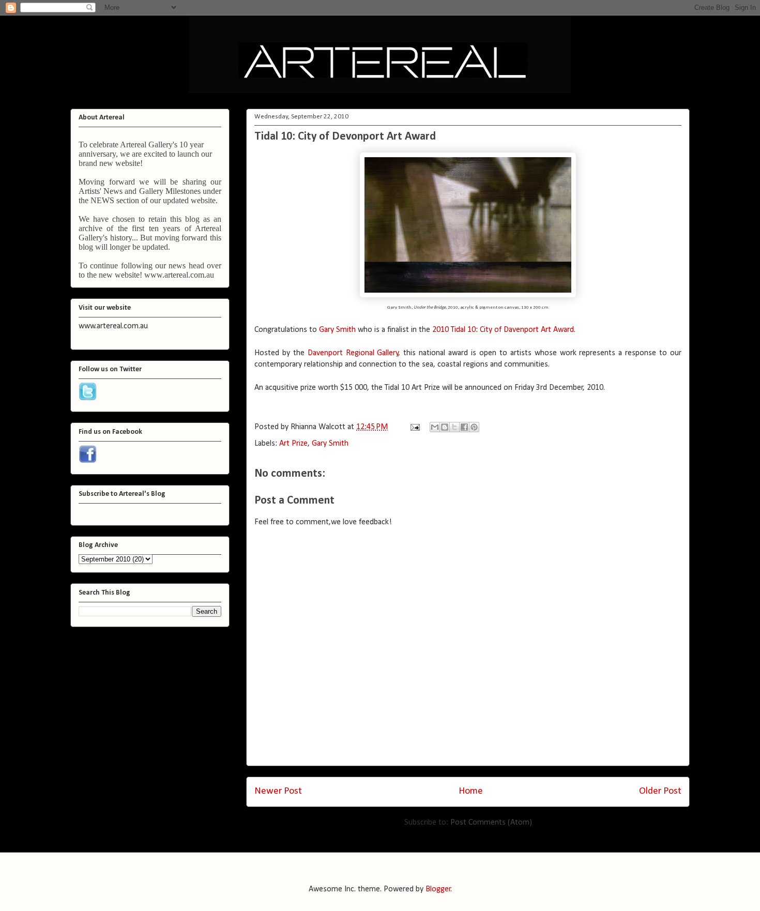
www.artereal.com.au (179, 274)
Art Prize (293, 443)
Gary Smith (337, 330)
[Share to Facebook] (464, 427)
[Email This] (435, 427)
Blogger (438, 889)
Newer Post (278, 791)
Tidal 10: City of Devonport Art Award (345, 137)
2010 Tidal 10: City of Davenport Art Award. (503, 330)
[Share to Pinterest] (474, 427)
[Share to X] (454, 427)
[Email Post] (414, 427)
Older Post (660, 791)
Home (471, 791)
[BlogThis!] (444, 427)
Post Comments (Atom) (491, 822)
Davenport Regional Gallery (353, 353)
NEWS (102, 200)
